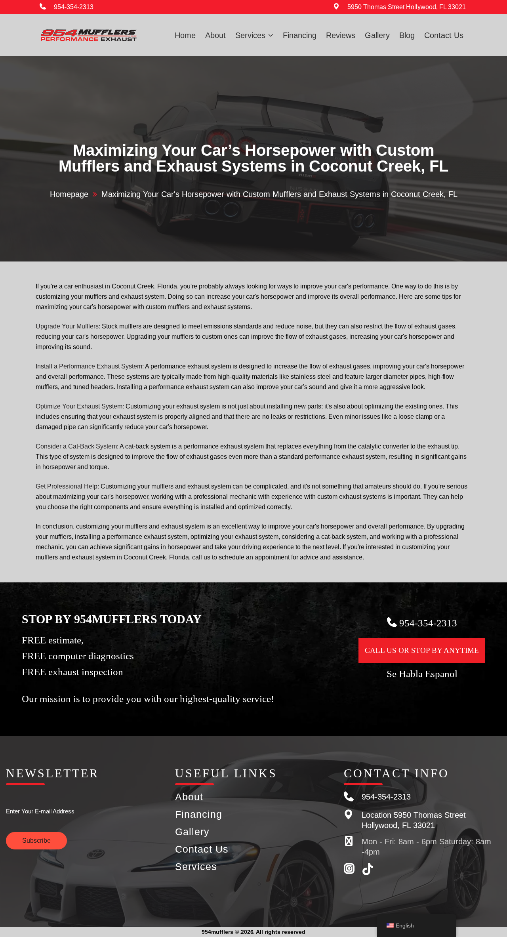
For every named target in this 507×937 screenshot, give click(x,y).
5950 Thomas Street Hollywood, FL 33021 (406, 7)
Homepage (69, 194)
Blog (407, 35)
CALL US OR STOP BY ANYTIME (422, 650)
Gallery (377, 35)
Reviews (340, 35)
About (215, 35)
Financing (299, 35)
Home (185, 35)
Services (250, 35)
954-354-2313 (73, 7)
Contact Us (443, 35)
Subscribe (36, 840)
